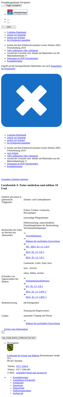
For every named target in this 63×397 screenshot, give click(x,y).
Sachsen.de (18, 393)
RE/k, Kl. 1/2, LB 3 (35, 257)
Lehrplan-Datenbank (16, 32)
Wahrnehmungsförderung (37, 281)
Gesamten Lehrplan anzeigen (14, 179)
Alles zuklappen (30, 50)
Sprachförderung (33, 236)
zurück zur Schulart (16, 37)
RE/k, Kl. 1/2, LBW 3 (36, 297)
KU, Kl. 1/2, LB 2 (34, 286)
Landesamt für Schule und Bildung (23, 355)
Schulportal (18, 382)
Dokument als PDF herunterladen (22, 58)
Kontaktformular (14, 61)
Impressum (18, 385)
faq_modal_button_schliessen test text (18, 338)
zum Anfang (12, 153)
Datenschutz (18, 388)
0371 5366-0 (22, 366)
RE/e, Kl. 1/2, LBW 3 (36, 291)
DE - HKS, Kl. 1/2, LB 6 (37, 246)
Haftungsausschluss (22, 390)
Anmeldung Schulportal (24, 380)
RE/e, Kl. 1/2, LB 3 (35, 252)
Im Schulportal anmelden (18, 40)
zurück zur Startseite (16, 35)
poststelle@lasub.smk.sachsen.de (31, 372)
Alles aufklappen (15, 50)
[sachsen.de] (1, 5)
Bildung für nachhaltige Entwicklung (43, 241)
